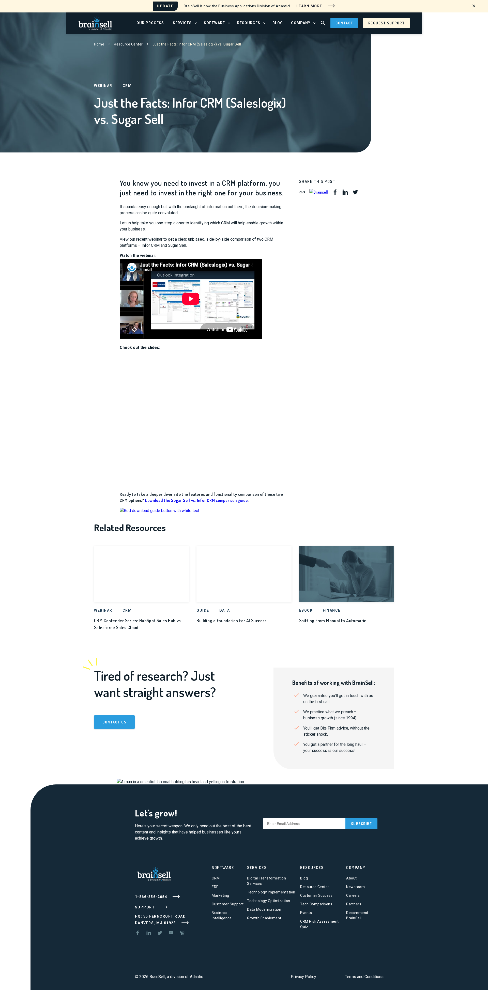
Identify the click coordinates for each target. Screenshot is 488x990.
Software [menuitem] (214, 23)
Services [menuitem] (182, 23)
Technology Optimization (268, 901)
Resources (312, 867)
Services (257, 867)
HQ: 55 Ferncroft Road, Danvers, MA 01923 (161, 919)
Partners (353, 904)
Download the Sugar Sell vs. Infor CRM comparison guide (196, 500)
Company (355, 867)
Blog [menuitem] (277, 23)
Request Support (386, 23)
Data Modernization (264, 909)
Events (306, 913)
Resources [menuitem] (248, 23)
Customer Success (316, 895)
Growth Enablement (264, 918)
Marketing (220, 895)
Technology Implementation (271, 892)
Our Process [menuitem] (150, 23)
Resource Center (128, 44)
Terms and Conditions (364, 976)
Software (223, 867)
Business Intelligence (222, 915)
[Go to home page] (95, 22)
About (351, 878)
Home (99, 44)
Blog (304, 878)
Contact (344, 23)
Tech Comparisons (316, 904)
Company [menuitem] (300, 23)
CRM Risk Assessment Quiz (319, 924)
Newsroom (355, 887)
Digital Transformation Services (266, 881)
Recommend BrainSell (357, 915)
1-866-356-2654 (152, 897)
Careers (353, 895)
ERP (215, 887)
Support (145, 907)
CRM (216, 878)
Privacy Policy (303, 976)
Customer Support (227, 904)
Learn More (310, 6)
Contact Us (114, 722)
